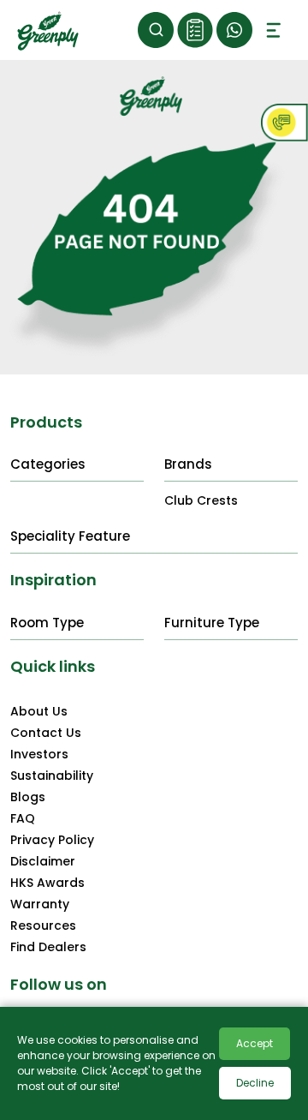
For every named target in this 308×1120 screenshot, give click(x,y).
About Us (39, 711)
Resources (43, 925)
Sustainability (51, 775)
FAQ (22, 818)
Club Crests (201, 500)
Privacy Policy (52, 839)
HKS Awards (47, 882)
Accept (254, 1043)
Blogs (27, 797)
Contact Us (45, 732)
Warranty (39, 904)
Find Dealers (48, 946)
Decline (255, 1082)
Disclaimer (42, 861)
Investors (39, 754)
